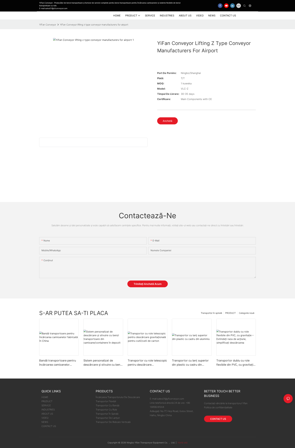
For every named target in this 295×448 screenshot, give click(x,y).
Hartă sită (182, 442)
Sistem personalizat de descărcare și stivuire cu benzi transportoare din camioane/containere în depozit (102, 363)
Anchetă (167, 120)
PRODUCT (230, 313)
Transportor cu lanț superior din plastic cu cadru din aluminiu (190, 363)
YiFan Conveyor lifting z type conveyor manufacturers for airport (94, 24)
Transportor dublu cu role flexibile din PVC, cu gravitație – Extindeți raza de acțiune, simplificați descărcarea (235, 363)
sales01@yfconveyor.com (170, 398)
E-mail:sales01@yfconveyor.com (53, 8)
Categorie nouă (246, 313)
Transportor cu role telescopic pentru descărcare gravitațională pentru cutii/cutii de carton (147, 363)
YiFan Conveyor (47, 24)
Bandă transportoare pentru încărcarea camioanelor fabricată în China (57, 363)
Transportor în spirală (211, 313)
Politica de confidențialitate (218, 407)
